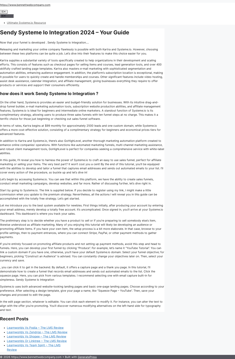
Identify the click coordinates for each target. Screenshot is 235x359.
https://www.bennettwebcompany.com (25, 5)
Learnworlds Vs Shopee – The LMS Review (36, 336)
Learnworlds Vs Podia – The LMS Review (35, 327)
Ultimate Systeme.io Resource (26, 22)
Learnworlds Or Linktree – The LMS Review (37, 341)
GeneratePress (87, 357)
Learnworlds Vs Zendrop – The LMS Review (37, 332)
